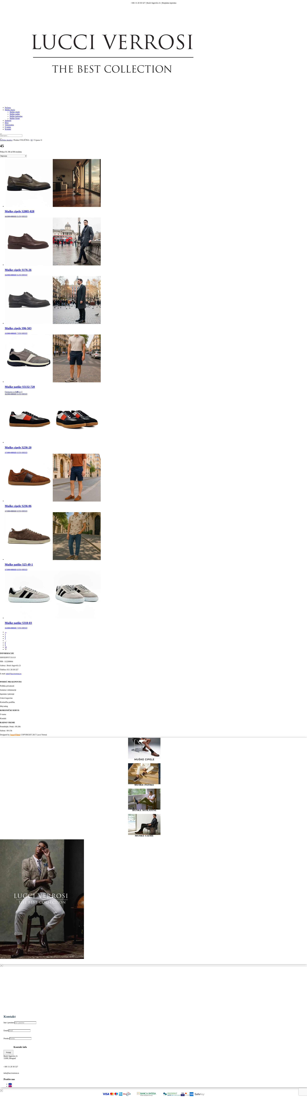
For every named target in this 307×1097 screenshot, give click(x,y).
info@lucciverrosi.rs (13, 674)
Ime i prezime (9, 1023)
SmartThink (15, 735)
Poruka (6, 1038)
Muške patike (15, 114)
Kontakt (8, 129)
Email (6, 1031)
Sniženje (8, 121)
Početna (8, 108)
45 (32, 140)
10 (6, 647)
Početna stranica (6, 140)
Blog (7, 123)
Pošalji (8, 1052)
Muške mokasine (16, 116)
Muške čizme (15, 118)
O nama (8, 127)
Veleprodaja (9, 125)
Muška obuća (10, 110)
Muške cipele (15, 112)
